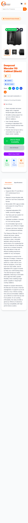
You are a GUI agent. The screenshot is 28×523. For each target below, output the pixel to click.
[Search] (25, 9)
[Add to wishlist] (17, 29)
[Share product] (21, 29)
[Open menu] (25, 3)
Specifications (18, 182)
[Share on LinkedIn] (21, 88)
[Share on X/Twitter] (17, 88)
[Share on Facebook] (13, 88)
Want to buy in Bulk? (14, 154)
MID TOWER (10, 84)
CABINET (9, 80)
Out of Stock (14, 148)
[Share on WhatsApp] (9, 88)
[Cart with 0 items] (21, 4)
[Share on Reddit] (5, 92)
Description (8, 182)
